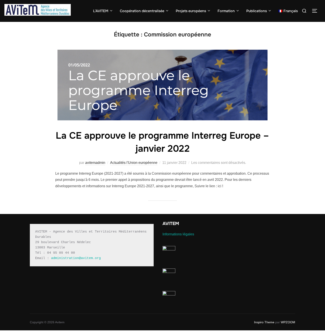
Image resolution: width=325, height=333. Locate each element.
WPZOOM (288, 322)
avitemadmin (95, 163)
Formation (226, 11)
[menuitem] (288, 11)
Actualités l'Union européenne (133, 163)
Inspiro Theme (264, 322)
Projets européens (191, 11)
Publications (256, 11)
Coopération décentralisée (142, 11)
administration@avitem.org (76, 258)
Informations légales (178, 234)
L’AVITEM (100, 11)
